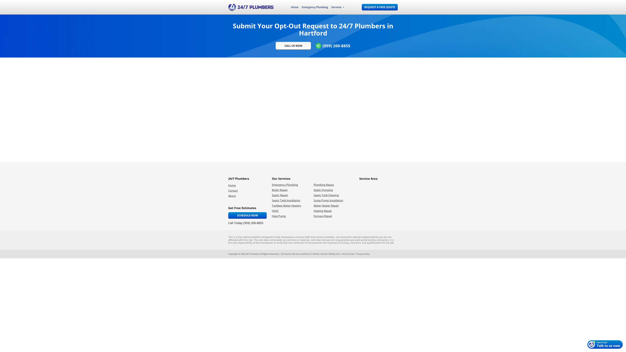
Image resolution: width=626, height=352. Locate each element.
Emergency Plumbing (315, 7)
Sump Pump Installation (328, 200)
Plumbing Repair (324, 185)
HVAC (275, 211)
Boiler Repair (280, 190)
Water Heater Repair (326, 205)
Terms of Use (348, 253)
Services (336, 7)
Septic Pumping (323, 190)
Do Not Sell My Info (330, 253)
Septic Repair (280, 195)
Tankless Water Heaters (286, 205)
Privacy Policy (363, 253)
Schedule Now (247, 215)
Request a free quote (379, 7)
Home (294, 7)
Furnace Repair (323, 216)
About (232, 196)
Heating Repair (323, 211)
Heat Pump (279, 216)
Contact (233, 190)
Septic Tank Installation (286, 200)
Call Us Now (293, 46)
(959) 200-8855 (336, 45)
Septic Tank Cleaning (326, 195)
